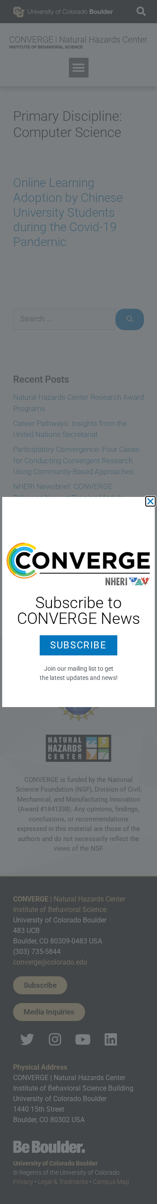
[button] (150, 501)
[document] (78, 602)
